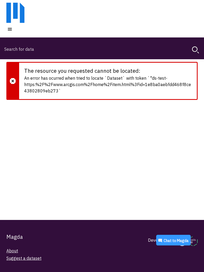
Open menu (26, 29)
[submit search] (195, 50)
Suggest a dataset (23, 258)
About (12, 250)
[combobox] (102, 49)
